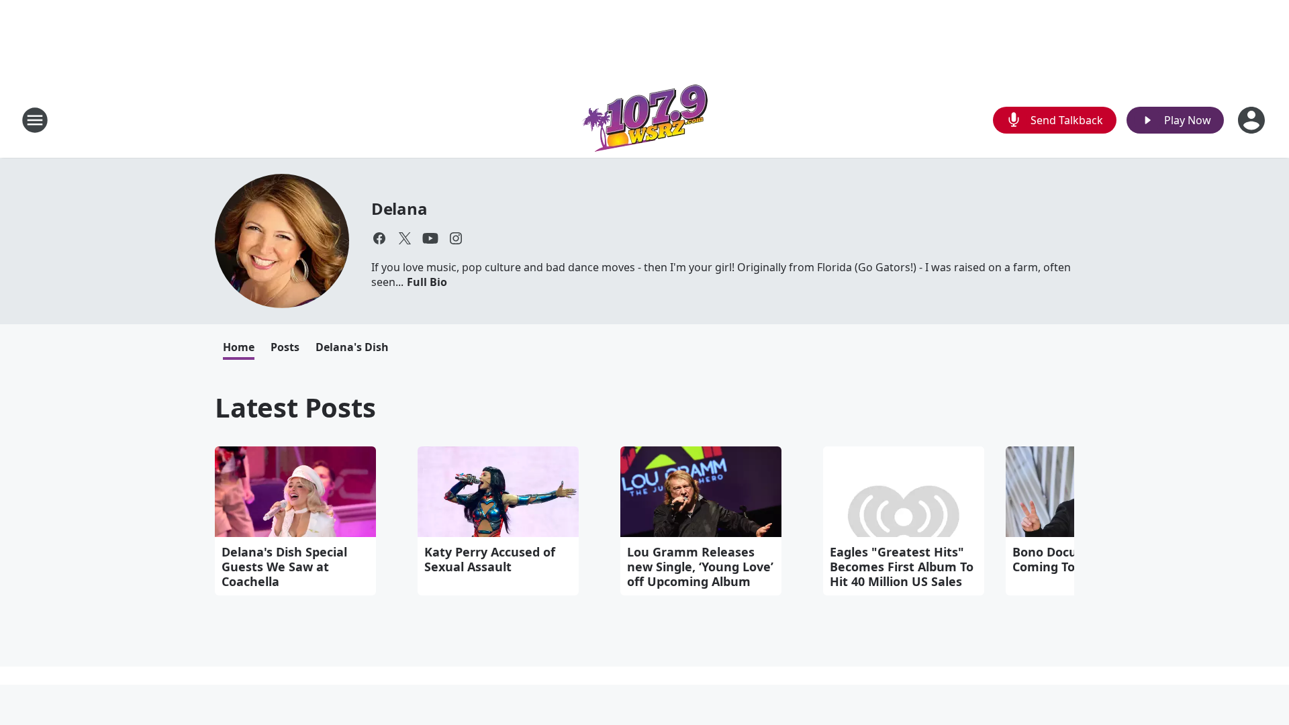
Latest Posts (295, 407)
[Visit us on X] (405, 238)
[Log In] (1253, 120)
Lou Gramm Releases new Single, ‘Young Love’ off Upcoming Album (700, 566)
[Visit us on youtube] (430, 238)
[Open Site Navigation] (34, 120)
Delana (399, 208)
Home (238, 347)
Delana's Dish (352, 347)
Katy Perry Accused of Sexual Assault (489, 559)
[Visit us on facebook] (379, 238)
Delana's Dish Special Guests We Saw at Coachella (284, 566)
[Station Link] (644, 120)
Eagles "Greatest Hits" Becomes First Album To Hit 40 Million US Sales (901, 566)
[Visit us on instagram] (456, 238)
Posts (285, 347)
